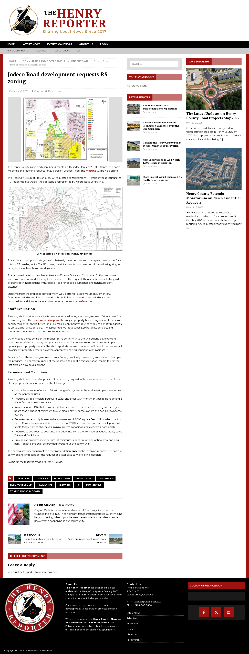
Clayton (38, 91)
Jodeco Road (84, 478)
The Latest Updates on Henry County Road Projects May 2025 (212, 115)
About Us (86, 44)
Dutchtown (54, 91)
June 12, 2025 (151, 149)
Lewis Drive (106, 478)
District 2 (42, 478)
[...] (221, 139)
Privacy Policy (134, 639)
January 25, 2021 (20, 91)
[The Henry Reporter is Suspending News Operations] (133, 109)
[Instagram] (229, 612)
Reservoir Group (21, 485)
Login (104, 44)
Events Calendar (59, 44)
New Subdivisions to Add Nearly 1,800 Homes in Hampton (161, 161)
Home (11, 44)
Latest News (31, 44)
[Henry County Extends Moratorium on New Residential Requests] (214, 169)
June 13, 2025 (151, 112)
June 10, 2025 (151, 183)
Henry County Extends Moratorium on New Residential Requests (213, 198)
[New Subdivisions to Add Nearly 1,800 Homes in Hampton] (133, 163)
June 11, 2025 (151, 166)
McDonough (41, 51)
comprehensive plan (46, 320)
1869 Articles (66, 504)
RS (78, 485)
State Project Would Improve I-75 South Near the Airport (162, 178)
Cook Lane (23, 478)
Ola (78, 51)
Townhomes (93, 485)
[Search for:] (154, 64)
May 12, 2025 (195, 122)
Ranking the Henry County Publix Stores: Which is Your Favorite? (162, 144)
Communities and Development (44, 61)
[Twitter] (216, 612)
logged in (29, 572)
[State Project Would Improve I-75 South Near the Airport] (133, 180)
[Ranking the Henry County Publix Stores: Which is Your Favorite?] (133, 146)
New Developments (17, 51)
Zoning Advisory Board (25, 491)
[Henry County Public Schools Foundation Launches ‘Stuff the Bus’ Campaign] (133, 126)
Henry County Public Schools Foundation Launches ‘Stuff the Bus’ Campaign (161, 125)
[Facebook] (204, 612)
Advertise (132, 618)
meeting (91, 170)
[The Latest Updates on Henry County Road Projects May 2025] (214, 89)
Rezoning (65, 485)
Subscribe (132, 623)
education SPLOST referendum (74, 301)
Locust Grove (62, 51)
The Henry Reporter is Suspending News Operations (160, 107)
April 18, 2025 (196, 207)
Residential (45, 485)
